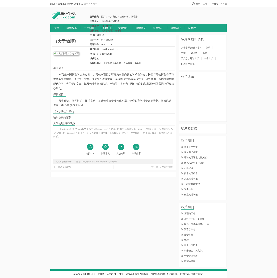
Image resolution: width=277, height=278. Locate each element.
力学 (183, 52)
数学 (208, 47)
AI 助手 (192, 27)
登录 (198, 3)
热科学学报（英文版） (195, 218)
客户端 (223, 3)
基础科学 (124, 16)
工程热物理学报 (192, 183)
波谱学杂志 (189, 229)
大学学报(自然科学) (191, 47)
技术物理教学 (191, 173)
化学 (204, 52)
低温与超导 (65, 167)
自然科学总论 (188, 63)
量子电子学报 (191, 152)
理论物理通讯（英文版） (196, 157)
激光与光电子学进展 (194, 162)
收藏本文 (105, 153)
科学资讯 (72, 27)
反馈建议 (120, 153)
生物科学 (208, 58)
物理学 (134, 16)
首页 (56, 27)
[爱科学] (64, 18)
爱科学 (101, 273)
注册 (205, 3)
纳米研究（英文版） (194, 250)
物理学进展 (189, 261)
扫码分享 (136, 153)
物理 (186, 239)
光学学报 (188, 189)
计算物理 (188, 167)
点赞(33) (90, 153)
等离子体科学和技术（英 (196, 224)
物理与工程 (189, 213)
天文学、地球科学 (190, 58)
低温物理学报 (191, 194)
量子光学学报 (191, 146)
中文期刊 (89, 27)
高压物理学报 (191, 178)
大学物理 (113, 161)
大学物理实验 (166, 167)
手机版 (215, 3)
